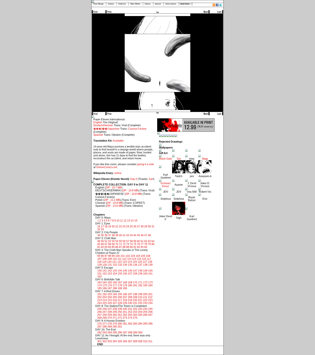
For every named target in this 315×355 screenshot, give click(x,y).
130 (104, 264)
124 (129, 261)
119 (104, 261)
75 (134, 244)
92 (138, 247)
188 (115, 288)
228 (120, 303)
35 (102, 235)
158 (135, 273)
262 (125, 314)
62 (145, 241)
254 (140, 311)
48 (149, 235)
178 (120, 285)
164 (104, 282)
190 (125, 288)
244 (145, 309)
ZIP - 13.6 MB (114, 205)
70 (116, 244)
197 (130, 294)
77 (142, 244)
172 (145, 282)
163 (99, 282)
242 (135, 309)
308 (135, 341)
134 (125, 264)
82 (102, 247)
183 (145, 285)
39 (116, 235)
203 (104, 297)
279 (115, 323)
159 (140, 273)
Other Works (135, 4)
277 (104, 323)
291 (120, 326)
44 (134, 235)
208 (130, 297)
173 (150, 282)
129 (99, 264)
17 (102, 226)
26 (134, 226)
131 (109, 264)
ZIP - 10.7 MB (114, 187)
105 (143, 256)
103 (133, 256)
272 (120, 317)
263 (130, 314)
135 (130, 264)
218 (125, 300)
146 (130, 270)
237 (109, 309)
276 (99, 323)
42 (127, 235)
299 (135, 332)
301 (99, 341)
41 (124, 235)
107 (99, 258)
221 (140, 300)
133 (120, 264)
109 (109, 258)
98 (109, 256)
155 (120, 273)
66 (102, 244)
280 (120, 323)
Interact (158, 4)
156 (125, 273)
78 (145, 244)
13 (128, 220)
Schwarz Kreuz (165, 185)
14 (132, 220)
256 (150, 311)
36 (106, 235)
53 (113, 241)
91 (134, 247)
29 (145, 226)
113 (129, 258)
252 (130, 311)
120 (109, 261)
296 (120, 332)
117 (149, 258)
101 (122, 256)
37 (109, 235)
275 (135, 317)
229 (125, 303)
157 (130, 273)
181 (135, 285)
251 (125, 311)
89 (127, 247)
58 (131, 241)
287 (99, 326)
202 (99, 297)
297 (125, 332)
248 (109, 311)
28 (142, 226)
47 (145, 235)
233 (145, 303)
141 (104, 270)
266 (145, 314)
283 (135, 323)
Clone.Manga (98, 4)
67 (106, 244)
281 (125, 323)
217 (120, 300)
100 (117, 256)
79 (149, 244)
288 (104, 326)
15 (135, 220)
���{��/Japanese (106, 128)
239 (120, 309)
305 (120, 341)
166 (115, 282)
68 (109, 244)
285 (145, 323)
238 (115, 309)
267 (150, 314)
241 (130, 309)
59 (134, 241)
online (118, 173)
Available (118, 140)
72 (124, 244)
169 (130, 282)
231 (135, 303)
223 (150, 300)
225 (104, 303)
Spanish (98, 134)
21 (116, 226)
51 (106, 241)
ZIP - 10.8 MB (133, 193)
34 (98, 235)
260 (115, 314)
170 (135, 282)
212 (150, 297)
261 (120, 314)
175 (104, 285)
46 (142, 235)
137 (140, 264)
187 (109, 288)
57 (127, 241)
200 (145, 294)
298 (130, 332)
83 (106, 247)
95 (98, 256)
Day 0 (133, 179)
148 (140, 270)
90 (131, 247)
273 (125, 317)
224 (99, 303)
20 (113, 226)
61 (142, 241)
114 (134, 258)
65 (98, 244)
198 (135, 294)
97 (106, 256)
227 (115, 303)
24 (127, 226)
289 (109, 326)
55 (120, 241)
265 (140, 314)
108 (104, 258)
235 (99, 309)
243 (140, 309)
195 (120, 294)
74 (131, 244)
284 (140, 323)
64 (152, 241)
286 (150, 323)
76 (138, 244)
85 (113, 247)
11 (121, 220)
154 (115, 273)
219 (130, 300)
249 (115, 311)
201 (150, 294)
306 (125, 341)
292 (99, 332)
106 (148, 256)
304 (115, 341)
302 (104, 341)
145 (125, 270)
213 (99, 300)
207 (125, 297)
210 (140, 297)
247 (104, 311)
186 (104, 288)
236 (104, 309)
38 (113, 235)
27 (138, 226)
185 (99, 288)
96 (102, 256)
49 (98, 241)
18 (106, 226)
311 (150, 341)
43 (131, 235)
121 (114, 261)
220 (135, 300)
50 (102, 241)
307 (130, 341)
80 (152, 244)
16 (98, 226)
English (97, 122)
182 (140, 285)
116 (144, 258)
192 (104, 294)
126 (140, 261)
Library (147, 4)
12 (125, 220)
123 (124, 261)
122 (119, 261)
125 (135, 261)
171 (140, 282)
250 (120, 311)
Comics (111, 4)
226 (109, 303)
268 (99, 317)
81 (98, 247)
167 (120, 282)
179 (125, 285)
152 (104, 273)
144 (120, 270)
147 (135, 270)
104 (138, 256)
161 (150, 273)
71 (120, 244)
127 (145, 261)
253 (135, 311)
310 (145, 341)
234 (150, 303)
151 (99, 273)
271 (115, 317)
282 (130, 323)
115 (139, 258)
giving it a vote (145, 164)
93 (142, 247)
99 (113, 256)
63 (149, 241)
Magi (205, 158)
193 (109, 294)
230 (130, 303)
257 (99, 314)
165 (109, 282)
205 (115, 297)
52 (109, 241)
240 (125, 309)
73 (127, 244)
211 (145, 297)
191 (99, 294)
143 (115, 270)
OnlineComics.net (106, 167)
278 (109, 323)
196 (125, 294)
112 (124, 258)
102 (128, 256)
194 (115, 294)
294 (109, 332)
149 (145, 270)
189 (120, 288)
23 (124, 226)
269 (104, 317)
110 (115, 258)
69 (113, 244)
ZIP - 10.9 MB (130, 190)
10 (117, 220)
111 (119, 258)
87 (120, 247)
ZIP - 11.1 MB (112, 200)
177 (115, 285)
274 (130, 317)
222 (145, 300)
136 (135, 264)
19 (109, 226)
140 (99, 270)
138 (145, 264)
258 (104, 314)
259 (109, 314)
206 (120, 297)
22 (120, 226)
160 (145, 273)
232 (140, 303)
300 (140, 332)
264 (135, 314)
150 (150, 270)
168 (125, 282)
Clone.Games (170, 4)
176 (109, 285)
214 (104, 300)
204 (109, 297)
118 (99, 261)
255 (145, 311)
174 (99, 285)
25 (131, 226)
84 (109, 247)
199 (140, 294)
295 (115, 332)
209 (135, 297)
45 (138, 235)
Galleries (122, 4)
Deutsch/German (103, 125)
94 (145, 247)
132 (115, 264)
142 (109, 270)
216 (115, 300)
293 (104, 332)
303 (109, 341)
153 (109, 273)
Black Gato (165, 158)
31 (152, 226)
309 (140, 341)
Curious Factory (137, 128)
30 (149, 226)
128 (150, 261)
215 (109, 300)
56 (124, 241)
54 (116, 241)
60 (138, 241)
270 (109, 317)
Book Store (185, 4)
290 (115, 326)
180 (130, 285)
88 (124, 247)
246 (99, 311)
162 (99, 276)
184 (150, 285)
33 (102, 229)
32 (98, 229)
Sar (151, 179)
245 (150, 309)
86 (116, 247)
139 (150, 264)
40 (120, 235)
